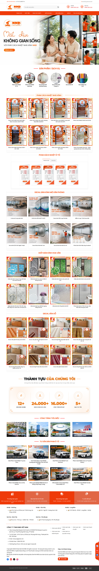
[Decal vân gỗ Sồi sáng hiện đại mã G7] (60, 327)
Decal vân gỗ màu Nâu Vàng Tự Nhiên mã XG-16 (17, 367)
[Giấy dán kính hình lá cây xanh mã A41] (60, 267)
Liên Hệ (68, 13)
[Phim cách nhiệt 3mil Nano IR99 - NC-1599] (17, 135)
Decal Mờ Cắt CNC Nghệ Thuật (17, 245)
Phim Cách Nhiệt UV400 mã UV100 (82, 120)
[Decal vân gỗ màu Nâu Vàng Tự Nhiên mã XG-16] (17, 355)
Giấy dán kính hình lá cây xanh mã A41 (60, 279)
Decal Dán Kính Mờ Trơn (38, 245)
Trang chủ (19, 13)
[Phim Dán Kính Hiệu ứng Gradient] (82, 233)
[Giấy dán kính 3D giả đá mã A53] (60, 294)
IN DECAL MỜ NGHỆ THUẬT (38, 218)
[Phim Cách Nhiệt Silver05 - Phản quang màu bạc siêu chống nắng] (82, 135)
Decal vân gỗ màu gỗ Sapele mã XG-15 (38, 340)
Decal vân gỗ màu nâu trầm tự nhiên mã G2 (82, 367)
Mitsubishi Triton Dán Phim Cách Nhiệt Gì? (60, 483)
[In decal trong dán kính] (17, 206)
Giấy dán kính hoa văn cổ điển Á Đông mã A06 (39, 279)
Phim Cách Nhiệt (37, 13)
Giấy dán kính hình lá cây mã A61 (82, 279)
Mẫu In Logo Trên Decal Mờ (82, 218)
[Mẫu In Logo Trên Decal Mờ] (82, 206)
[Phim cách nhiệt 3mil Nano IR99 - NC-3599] (38, 135)
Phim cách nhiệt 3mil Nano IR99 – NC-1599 (16, 148)
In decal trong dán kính (17, 218)
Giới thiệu (27, 13)
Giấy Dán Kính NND (23, 568)
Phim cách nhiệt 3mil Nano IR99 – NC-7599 (60, 148)
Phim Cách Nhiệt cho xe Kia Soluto (17, 483)
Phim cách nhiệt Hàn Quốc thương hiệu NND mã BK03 (38, 121)
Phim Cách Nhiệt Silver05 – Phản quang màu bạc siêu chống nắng (82, 148)
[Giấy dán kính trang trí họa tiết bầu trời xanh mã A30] (17, 267)
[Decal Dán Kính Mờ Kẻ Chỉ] (60, 233)
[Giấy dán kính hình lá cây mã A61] (82, 267)
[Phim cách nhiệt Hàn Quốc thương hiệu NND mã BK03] (38, 108)
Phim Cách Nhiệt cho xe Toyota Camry (82, 461)
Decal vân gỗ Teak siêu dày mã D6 (38, 366)
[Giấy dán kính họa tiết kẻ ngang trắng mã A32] (38, 294)
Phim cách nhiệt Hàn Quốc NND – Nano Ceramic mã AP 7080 (16, 121)
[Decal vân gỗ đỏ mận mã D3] (60, 355)
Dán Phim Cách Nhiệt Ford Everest (60, 461)
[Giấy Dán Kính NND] (14, 7)
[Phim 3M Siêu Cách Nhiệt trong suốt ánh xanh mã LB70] (60, 108)
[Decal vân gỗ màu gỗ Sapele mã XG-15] (38, 327)
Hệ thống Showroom (87, 1)
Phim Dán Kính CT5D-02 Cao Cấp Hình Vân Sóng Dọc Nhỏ (82, 306)
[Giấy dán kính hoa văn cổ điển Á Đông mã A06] (38, 267)
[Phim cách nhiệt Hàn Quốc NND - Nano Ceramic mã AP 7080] (17, 108)
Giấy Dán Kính (48, 13)
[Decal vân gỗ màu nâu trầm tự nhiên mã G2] (82, 355)
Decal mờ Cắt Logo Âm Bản (60, 218)
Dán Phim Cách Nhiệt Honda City (82, 483)
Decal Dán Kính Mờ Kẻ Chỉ (60, 245)
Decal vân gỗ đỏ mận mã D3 (60, 366)
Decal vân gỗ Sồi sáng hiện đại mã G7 (60, 340)
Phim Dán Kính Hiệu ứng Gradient (82, 245)
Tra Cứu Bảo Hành (78, 13)
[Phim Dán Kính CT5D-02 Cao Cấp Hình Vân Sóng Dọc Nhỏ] (82, 294)
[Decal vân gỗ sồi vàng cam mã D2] (17, 327)
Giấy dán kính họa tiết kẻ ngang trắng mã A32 (38, 306)
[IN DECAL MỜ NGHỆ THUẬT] (38, 206)
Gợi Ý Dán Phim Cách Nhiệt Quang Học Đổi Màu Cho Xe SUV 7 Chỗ (38, 462)
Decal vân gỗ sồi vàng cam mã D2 (16, 339)
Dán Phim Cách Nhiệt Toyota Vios (16, 461)
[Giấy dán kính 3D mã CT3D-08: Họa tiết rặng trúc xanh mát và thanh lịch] (17, 294)
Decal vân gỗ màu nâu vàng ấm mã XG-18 (82, 340)
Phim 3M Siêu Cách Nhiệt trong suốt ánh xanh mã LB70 (60, 121)
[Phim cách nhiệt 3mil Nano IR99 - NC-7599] (60, 135)
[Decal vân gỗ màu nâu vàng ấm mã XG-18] (82, 327)
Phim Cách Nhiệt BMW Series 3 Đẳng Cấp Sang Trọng (39, 483)
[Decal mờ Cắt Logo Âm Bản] (60, 206)
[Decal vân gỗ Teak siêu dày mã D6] (38, 355)
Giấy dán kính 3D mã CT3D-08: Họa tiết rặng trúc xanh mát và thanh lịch (16, 306)
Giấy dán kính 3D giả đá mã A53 (60, 306)
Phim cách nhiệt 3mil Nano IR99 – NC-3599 (38, 148)
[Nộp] (58, 7)
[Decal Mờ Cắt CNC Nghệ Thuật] (17, 233)
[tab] (46, 160)
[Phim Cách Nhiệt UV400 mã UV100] (82, 108)
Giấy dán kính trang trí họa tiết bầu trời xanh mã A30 (17, 279)
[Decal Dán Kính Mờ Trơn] (38, 233)
